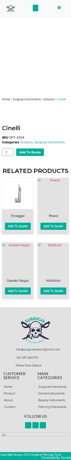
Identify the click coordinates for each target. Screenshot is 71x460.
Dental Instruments (51, 393)
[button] (35, 8)
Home (6, 99)
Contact (9, 407)
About (8, 400)
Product (9, 393)
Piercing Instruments (52, 407)
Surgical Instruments (27, 99)
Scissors (49, 99)
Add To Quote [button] (18, 226)
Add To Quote (30, 152)
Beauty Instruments (51, 400)
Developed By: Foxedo (56, 457)
